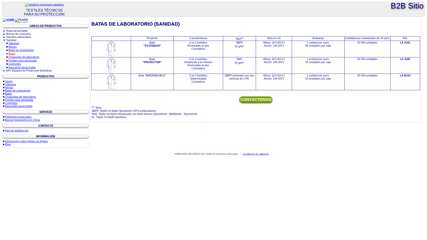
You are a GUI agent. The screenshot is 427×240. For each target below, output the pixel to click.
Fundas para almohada (22, 60)
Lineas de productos (46, 26)
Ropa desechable (17, 30)
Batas (11, 53)
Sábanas (13, 43)
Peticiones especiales (18, 116)
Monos (12, 46)
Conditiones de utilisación (256, 154)
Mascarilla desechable (22, 67)
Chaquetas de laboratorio (23, 57)
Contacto (45, 125)
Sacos (9, 81)
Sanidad (11, 40)
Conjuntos (14, 64)
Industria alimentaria (18, 37)
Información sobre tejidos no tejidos (26, 141)
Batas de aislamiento (21, 50)
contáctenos (255, 99)
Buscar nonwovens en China (22, 120)
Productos (45, 76)
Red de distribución (17, 130)
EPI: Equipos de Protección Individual (29, 70)
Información (45, 136)
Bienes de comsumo (18, 34)
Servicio (45, 112)
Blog (8, 144)
